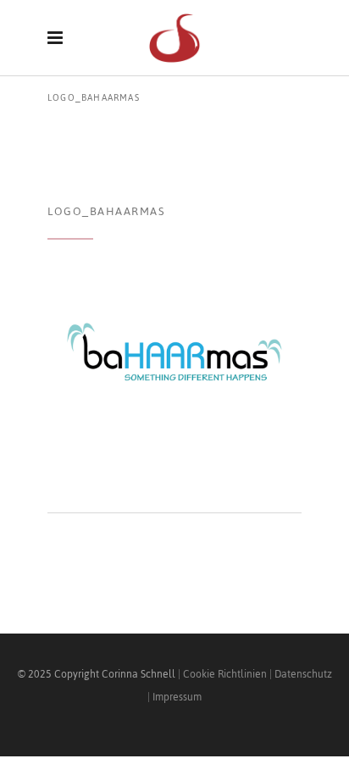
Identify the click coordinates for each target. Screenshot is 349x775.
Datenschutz (303, 674)
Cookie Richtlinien (225, 674)
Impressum (177, 697)
